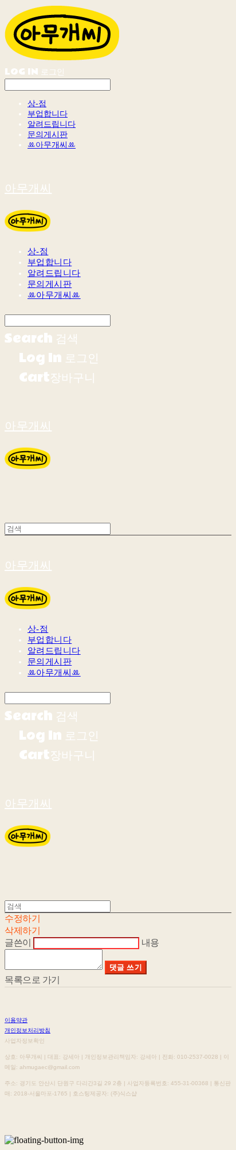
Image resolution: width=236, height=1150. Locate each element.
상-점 (36, 103)
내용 (150, 942)
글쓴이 (18, 942)
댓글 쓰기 (126, 967)
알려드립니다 (51, 124)
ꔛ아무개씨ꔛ (51, 145)
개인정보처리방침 (27, 1030)
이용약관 (16, 1020)
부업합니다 (47, 114)
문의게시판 (47, 134)
